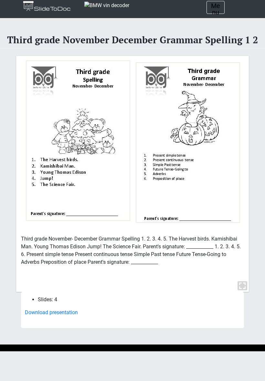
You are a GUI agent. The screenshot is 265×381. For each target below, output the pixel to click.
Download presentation (51, 312)
